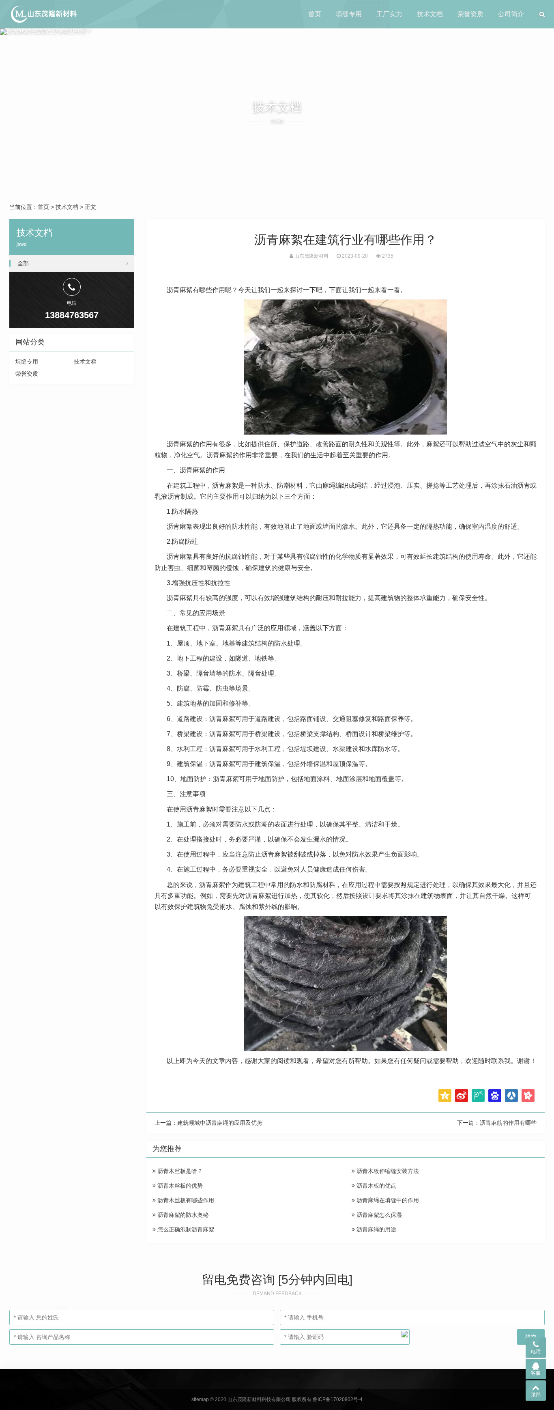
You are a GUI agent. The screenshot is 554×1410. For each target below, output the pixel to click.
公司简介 (511, 14)
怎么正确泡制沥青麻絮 (185, 1229)
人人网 (511, 1095)
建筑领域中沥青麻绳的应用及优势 (219, 1122)
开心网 (528, 1095)
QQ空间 (444, 1095)
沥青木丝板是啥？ (179, 1171)
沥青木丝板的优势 (179, 1185)
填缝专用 (349, 14)
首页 (314, 14)
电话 (536, 1351)
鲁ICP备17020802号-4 (338, 1399)
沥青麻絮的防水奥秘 (182, 1215)
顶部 (536, 1394)
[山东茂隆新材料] (43, 14)
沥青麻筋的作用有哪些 (508, 1122)
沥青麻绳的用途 (375, 1229)
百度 (494, 1095)
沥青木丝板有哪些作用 (185, 1200)
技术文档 (430, 14)
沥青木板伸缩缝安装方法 (387, 1171)
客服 (536, 1373)
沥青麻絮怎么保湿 (378, 1215)
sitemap (200, 1399)
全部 (23, 263)
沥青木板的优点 (375, 1185)
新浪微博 (461, 1095)
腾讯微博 (478, 1095)
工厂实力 (389, 14)
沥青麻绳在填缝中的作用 (387, 1200)
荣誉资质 (470, 14)
